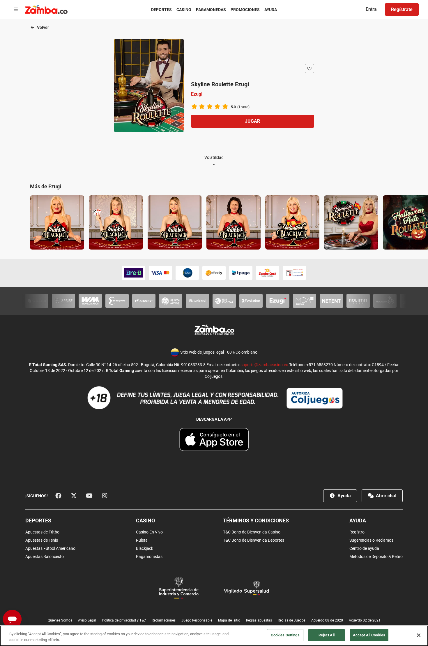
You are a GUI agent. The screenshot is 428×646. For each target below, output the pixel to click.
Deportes (161, 9)
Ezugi (196, 94)
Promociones (245, 9)
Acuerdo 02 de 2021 (365, 620)
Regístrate (402, 9)
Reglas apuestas (259, 620)
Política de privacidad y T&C (124, 620)
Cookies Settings (285, 635)
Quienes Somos (60, 620)
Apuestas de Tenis (41, 540)
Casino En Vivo (149, 532)
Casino (183, 9)
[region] (214, 635)
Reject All (327, 635)
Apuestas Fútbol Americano (50, 548)
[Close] (418, 635)
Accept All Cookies (369, 635)
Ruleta (142, 540)
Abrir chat (386, 495)
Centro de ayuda (364, 548)
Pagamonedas (211, 9)
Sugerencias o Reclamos (371, 540)
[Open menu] (15, 9)
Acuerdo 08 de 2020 (327, 620)
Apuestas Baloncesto (44, 556)
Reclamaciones (164, 620)
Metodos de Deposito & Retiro (376, 556)
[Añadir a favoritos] (309, 68)
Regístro (357, 532)
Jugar (252, 121)
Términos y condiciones (256, 520)
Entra (371, 9)
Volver (42, 27)
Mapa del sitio (229, 620)
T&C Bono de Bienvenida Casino (251, 532)
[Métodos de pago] (214, 273)
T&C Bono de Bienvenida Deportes (253, 540)
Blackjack (144, 548)
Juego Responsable (196, 620)
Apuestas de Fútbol (42, 532)
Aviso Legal (87, 620)
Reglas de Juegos (291, 620)
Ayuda (270, 9)
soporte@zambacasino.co (264, 364)
